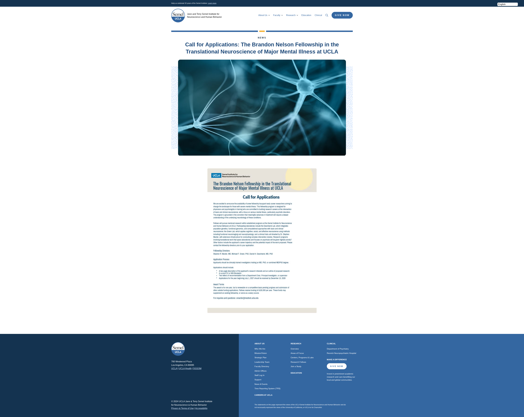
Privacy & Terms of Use (182, 408)
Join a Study (296, 366)
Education (306, 15)
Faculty (276, 15)
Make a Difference (337, 359)
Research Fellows (298, 362)
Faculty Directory (261, 366)
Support (257, 380)
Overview (295, 349)
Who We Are (259, 349)
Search (326, 15)
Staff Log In (259, 375)
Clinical (318, 15)
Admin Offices (260, 371)
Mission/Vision (260, 353)
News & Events (260, 384)
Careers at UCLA (263, 395)
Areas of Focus (297, 353)
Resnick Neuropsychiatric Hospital (341, 353)
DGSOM (197, 368)
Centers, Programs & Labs (302, 357)
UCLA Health (185, 368)
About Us (262, 15)
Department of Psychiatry (338, 349)
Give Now (342, 15)
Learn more (212, 3)
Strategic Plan (260, 357)
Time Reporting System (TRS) (267, 388)
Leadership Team (262, 362)
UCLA (174, 368)
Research (291, 15)
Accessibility (201, 408)
